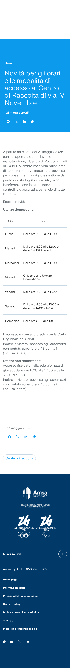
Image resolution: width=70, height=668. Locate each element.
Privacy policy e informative (20, 595)
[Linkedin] (11, 641)
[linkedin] (24, 121)
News (8, 63)
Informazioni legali (14, 587)
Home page (10, 579)
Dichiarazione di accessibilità (21, 612)
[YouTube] (28, 641)
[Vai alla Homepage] (35, 512)
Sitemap (8, 620)
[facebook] (8, 121)
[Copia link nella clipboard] (33, 121)
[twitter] (16, 121)
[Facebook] (4, 641)
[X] (19, 641)
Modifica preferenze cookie (20, 628)
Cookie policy (11, 604)
